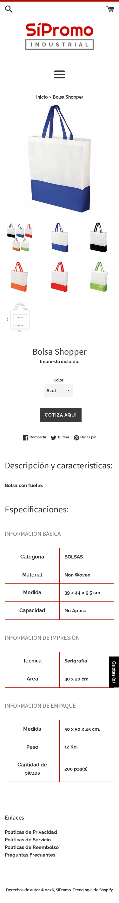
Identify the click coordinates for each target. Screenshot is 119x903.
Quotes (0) (113, 672)
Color (58, 380)
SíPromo (63, 890)
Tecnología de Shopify (93, 890)
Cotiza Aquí (61, 415)
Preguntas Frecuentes (30, 855)
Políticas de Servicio (28, 840)
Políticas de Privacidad (31, 832)
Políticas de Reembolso (32, 847)
